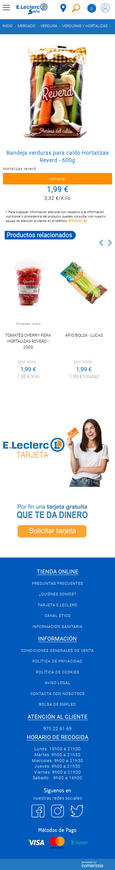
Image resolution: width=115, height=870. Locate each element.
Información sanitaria (57, 626)
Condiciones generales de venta (57, 650)
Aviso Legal (57, 683)
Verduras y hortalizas (85, 26)
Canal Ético (58, 615)
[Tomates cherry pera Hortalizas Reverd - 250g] (28, 282)
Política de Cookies (57, 672)
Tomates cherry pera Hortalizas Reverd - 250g (28, 341)
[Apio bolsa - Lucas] (84, 282)
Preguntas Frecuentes (57, 583)
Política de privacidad (57, 661)
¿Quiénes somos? (57, 594)
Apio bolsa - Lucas (84, 335)
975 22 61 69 (77, 221)
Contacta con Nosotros (57, 693)
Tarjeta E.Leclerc (57, 605)
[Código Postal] (63, 8)
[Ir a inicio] (32, 8)
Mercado (26, 26)
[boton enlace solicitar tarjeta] (57, 522)
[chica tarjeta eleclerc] (57, 452)
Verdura (48, 26)
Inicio (7, 26)
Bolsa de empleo (57, 704)
